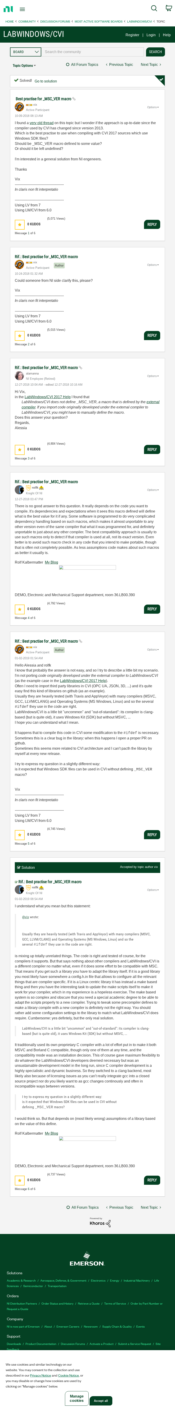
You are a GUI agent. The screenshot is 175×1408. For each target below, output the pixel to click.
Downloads (14, 1343)
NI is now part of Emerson (23, 1326)
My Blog (51, 562)
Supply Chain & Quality (117, 1326)
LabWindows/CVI (139, 21)
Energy (114, 1280)
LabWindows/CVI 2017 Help (48, 397)
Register (132, 35)
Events (140, 1326)
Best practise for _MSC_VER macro (44, 98)
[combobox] (92, 51)
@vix (25, 917)
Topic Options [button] (23, 65)
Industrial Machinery (137, 1280)
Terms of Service (115, 1303)
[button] (19, 224)
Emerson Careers (68, 1326)
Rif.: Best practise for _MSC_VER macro (46, 256)
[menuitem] (154, 9)
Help (167, 35)
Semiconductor (33, 1286)
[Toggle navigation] (27, 9)
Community (27, 21)
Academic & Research (21, 1280)
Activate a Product (101, 1343)
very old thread (42, 123)
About (48, 1326)
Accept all (101, 1401)
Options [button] (152, 107)
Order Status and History (57, 1303)
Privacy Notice (40, 1375)
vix (156, 867)
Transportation (57, 1286)
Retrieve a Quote (89, 1303)
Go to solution (46, 81)
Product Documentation (41, 1343)
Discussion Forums (55, 21)
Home (9, 21)
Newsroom (91, 1326)
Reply (152, 224)
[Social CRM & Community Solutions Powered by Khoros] (100, 1222)
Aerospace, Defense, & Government (63, 1280)
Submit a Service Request (134, 1343)
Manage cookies (77, 1398)
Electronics (98, 1280)
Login (151, 35)
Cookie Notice (68, 1375)
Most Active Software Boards (99, 21)
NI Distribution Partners (22, 1303)
